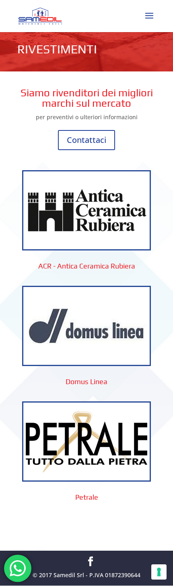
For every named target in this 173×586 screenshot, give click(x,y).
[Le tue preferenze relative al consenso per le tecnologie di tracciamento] (159, 572)
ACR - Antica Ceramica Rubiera (86, 266)
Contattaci (86, 139)
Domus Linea (86, 381)
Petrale (86, 497)
